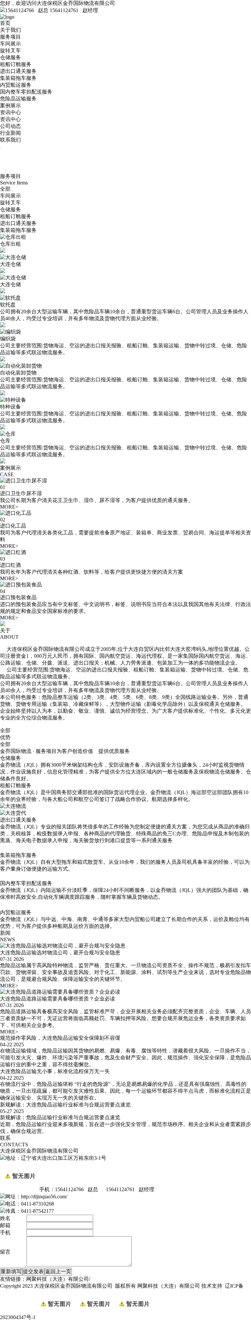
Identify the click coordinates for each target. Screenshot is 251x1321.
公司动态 (10, 126)
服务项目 (10, 37)
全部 (5, 189)
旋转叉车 (10, 50)
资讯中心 (10, 112)
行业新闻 (10, 133)
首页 (5, 23)
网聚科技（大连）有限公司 (168, 1286)
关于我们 (10, 30)
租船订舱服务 (15, 64)
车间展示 (10, 43)
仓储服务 (10, 57)
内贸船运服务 (15, 85)
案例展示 (10, 105)
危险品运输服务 (18, 98)
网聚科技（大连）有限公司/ (58, 1279)
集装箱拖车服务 (18, 78)
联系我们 (10, 140)
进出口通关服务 (18, 71)
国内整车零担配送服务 (26, 92)
